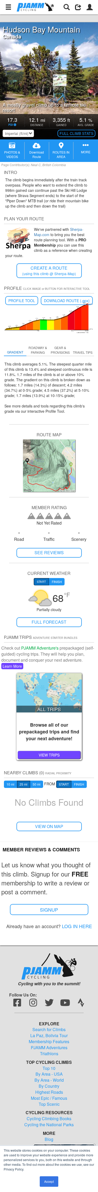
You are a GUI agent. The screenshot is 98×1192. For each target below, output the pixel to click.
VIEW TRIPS (49, 755)
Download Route (36, 154)
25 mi (23, 784)
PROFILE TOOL (21, 300)
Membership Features (49, 1041)
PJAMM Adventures (49, 1048)
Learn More (12, 666)
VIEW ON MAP (49, 826)
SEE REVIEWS (49, 552)
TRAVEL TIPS (83, 352)
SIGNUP (49, 909)
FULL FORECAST (49, 622)
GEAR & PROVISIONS (60, 349)
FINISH (79, 784)
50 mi (37, 784)
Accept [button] (49, 1181)
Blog (49, 1139)
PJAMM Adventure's (40, 648)
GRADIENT (15, 352)
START (64, 784)
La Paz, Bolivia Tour (49, 1035)
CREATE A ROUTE (49, 270)
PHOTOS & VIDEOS (12, 154)
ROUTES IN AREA (61, 154)
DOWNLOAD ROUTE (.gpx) (67, 300)
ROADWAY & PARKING (37, 349)
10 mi (10, 784)
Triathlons (49, 1054)
